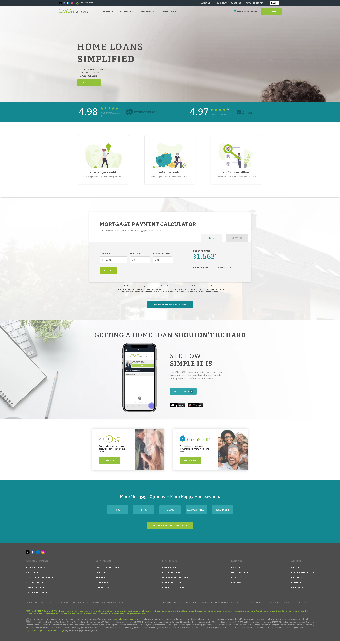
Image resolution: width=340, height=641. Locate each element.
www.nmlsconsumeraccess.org (126, 619)
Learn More (109, 460)
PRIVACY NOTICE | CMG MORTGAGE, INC (220, 602)
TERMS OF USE (302, 602)
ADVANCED (237, 238)
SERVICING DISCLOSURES (278, 602)
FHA (144, 510)
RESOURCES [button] (146, 11)
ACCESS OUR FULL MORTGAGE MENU (170, 525)
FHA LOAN (101, 572)
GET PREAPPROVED (35, 567)
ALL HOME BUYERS (35, 582)
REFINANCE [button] (125, 11)
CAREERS (295, 567)
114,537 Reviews (110, 113)
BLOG (234, 577)
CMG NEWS (222, 3)
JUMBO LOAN (102, 587)
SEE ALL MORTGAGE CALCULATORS (170, 304)
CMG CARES (297, 587)
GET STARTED (271, 11)
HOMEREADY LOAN (172, 582)
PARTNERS (236, 3)
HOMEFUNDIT (169, 567)
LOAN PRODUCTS (170, 11)
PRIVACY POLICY (253, 602)
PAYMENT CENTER (254, 3)
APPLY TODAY (33, 572)
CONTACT (296, 582)
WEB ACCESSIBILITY (171, 602)
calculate (108, 270)
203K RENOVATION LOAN (175, 577)
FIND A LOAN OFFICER (302, 572)
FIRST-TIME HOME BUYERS (39, 577)
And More (222, 510)
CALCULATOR (238, 567)
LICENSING (191, 602)
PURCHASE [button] (106, 11)
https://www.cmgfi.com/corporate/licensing (44, 630)
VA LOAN (100, 577)
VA (118, 510)
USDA (170, 510)
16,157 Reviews (220, 114)
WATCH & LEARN (239, 572)
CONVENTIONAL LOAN (107, 567)
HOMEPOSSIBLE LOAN (173, 587)
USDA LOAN (102, 582)
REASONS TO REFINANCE (38, 592)
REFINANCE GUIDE (35, 587)
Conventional (196, 510)
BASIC (211, 238)
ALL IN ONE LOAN (171, 572)
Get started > (89, 83)
